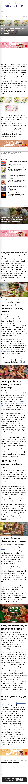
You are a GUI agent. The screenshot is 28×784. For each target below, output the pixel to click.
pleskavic (4, 403)
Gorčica (10, 760)
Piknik (25, 760)
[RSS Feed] (16, 3)
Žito (19, 153)
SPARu (3, 549)
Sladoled (10, 762)
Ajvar (2, 760)
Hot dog (21, 760)
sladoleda (22, 362)
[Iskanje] (20, 3)
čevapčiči (4, 319)
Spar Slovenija (16, 762)
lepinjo (21, 319)
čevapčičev (22, 401)
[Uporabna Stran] (14, 6)
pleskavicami (13, 319)
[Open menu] (2, 11)
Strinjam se (19, 780)
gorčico (3, 352)
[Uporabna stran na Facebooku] (13, 3)
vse (8, 205)
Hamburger (16, 760)
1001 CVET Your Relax (13, 153)
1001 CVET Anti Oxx (10, 152)
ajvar (15, 349)
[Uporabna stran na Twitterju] (10, 3)
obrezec (14, 121)
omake (23, 504)
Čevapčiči (6, 760)
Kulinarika (3, 205)
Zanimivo (3, 16)
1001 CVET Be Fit (19, 152)
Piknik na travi (4, 762)
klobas (10, 403)
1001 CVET (3, 152)
